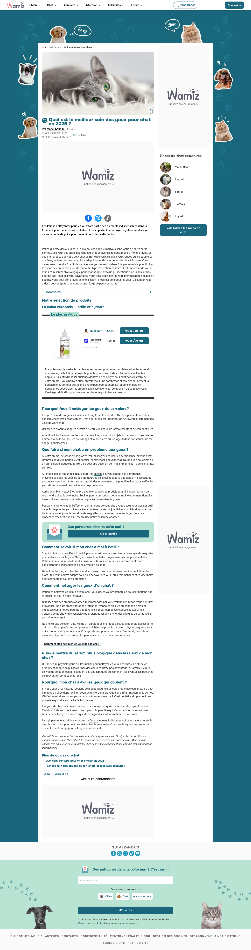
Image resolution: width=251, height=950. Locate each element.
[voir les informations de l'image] (151, 111)
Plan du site (138, 943)
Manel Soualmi (56, 129)
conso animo (61, 773)
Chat (125, 896)
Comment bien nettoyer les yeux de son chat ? (72, 644)
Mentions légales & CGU (130, 936)
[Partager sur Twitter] (98, 218)
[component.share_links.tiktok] (131, 853)
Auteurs (52, 936)
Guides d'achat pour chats (78, 47)
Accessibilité (114, 943)
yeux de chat (54, 706)
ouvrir (86, 561)
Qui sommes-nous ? (26, 936)
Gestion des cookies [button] (170, 936)
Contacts (70, 936)
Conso (47, 773)
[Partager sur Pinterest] (137, 853)
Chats (58, 47)
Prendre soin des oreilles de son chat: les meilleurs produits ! (85, 766)
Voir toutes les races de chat (183, 230)
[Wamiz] (15, 5)
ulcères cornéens (88, 509)
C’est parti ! (108, 533)
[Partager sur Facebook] (88, 218)
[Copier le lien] (107, 218)
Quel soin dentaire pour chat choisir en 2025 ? (76, 760)
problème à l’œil (73, 553)
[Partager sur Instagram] (125, 853)
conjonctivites (144, 429)
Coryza (94, 720)
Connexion (234, 5)
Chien (108, 896)
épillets (98, 473)
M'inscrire (125, 910)
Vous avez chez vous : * (125, 889)
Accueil (49, 47)
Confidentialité (94, 936)
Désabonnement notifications (215, 936)
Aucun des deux (142, 896)
